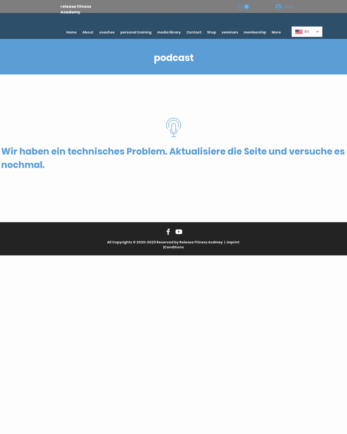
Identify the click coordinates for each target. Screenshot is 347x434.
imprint (233, 242)
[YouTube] (179, 232)
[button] (243, 6)
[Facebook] (168, 232)
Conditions (174, 247)
